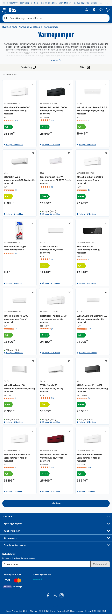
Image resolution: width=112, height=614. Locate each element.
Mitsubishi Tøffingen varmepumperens (15, 248)
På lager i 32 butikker (14, 145)
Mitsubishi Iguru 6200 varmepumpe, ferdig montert (16, 318)
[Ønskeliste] (101, 10)
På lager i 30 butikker (51, 283)
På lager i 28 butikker (51, 491)
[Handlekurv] (108, 10)
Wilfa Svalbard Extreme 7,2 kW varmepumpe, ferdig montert (92, 318)
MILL (6, 173)
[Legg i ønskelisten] (32, 83)
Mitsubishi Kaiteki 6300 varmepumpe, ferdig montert (90, 180)
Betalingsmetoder (12, 574)
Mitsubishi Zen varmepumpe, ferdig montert (88, 249)
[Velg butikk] (94, 10)
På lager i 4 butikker (14, 283)
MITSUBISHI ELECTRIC (12, 103)
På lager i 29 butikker (51, 422)
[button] (56, 503)
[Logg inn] (87, 10)
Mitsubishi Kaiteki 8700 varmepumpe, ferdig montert (17, 457)
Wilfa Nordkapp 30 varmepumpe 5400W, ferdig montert (19, 388)
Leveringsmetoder (42, 574)
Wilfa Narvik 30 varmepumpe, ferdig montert (51, 388)
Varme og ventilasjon (30, 26)
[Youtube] (55, 595)
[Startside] (45, 10)
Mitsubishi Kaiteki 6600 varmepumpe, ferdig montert (17, 110)
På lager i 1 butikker (14, 491)
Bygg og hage (9, 26)
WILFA (79, 103)
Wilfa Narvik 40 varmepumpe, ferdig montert (51, 249)
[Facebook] (48, 595)
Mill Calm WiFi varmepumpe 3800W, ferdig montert (19, 180)
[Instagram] (61, 595)
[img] (19, 120)
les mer (54, 60)
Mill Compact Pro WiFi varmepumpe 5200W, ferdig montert (55, 180)
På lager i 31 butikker (14, 214)
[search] (5, 18)
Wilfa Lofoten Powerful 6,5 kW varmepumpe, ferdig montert (92, 110)
